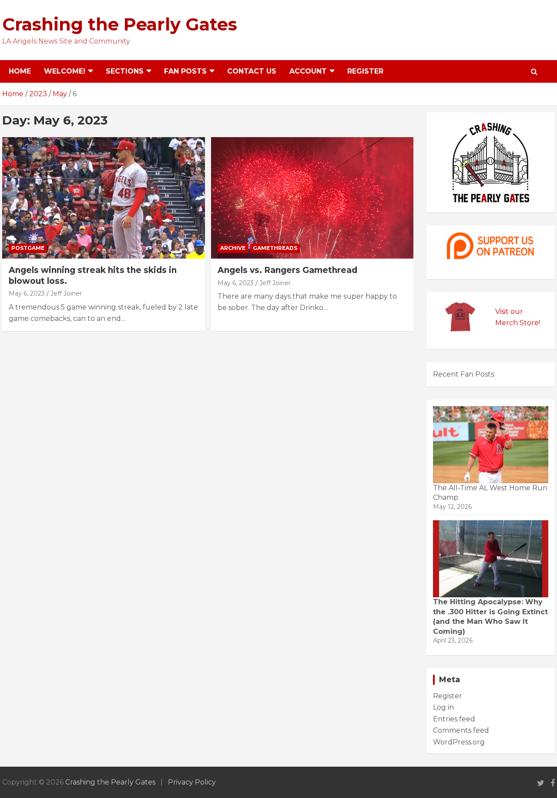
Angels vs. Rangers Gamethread (287, 270)
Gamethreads (275, 248)
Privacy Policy (192, 782)
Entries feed (454, 719)
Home (20, 71)
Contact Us (251, 71)
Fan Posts (185, 71)
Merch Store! (517, 323)
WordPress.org (459, 742)
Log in (443, 707)
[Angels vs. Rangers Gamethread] (312, 198)
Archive (232, 248)
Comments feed (461, 730)
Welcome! (64, 71)
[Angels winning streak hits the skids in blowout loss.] (103, 198)
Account (308, 71)
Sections (125, 71)
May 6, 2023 (27, 293)
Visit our (509, 311)
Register (365, 71)
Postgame (27, 248)
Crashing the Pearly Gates (119, 24)
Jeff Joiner (66, 293)
